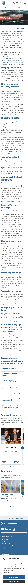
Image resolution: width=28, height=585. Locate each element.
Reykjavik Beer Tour (11, 447)
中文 (3, 548)
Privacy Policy (6, 544)
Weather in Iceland (14, 64)
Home (2, 7)
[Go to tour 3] (13, 466)
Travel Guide (11, 7)
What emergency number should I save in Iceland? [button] (11, 400)
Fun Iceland (3, 3)
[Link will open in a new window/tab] (2, 529)
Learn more (6, 572)
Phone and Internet (7, 267)
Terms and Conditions (8, 546)
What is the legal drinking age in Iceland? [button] (11, 388)
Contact (4, 541)
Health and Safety (12, 62)
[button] (21, 3)
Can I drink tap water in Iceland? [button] (11, 394)
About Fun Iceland (7, 539)
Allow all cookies (14, 577)
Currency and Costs (9, 60)
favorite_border (20, 28)
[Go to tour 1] (10, 466)
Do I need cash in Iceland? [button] (9, 368)
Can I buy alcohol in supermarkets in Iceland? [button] (9, 381)
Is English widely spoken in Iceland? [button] (9, 374)
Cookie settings (14, 581)
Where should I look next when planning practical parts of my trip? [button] (10, 407)
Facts (6, 7)
